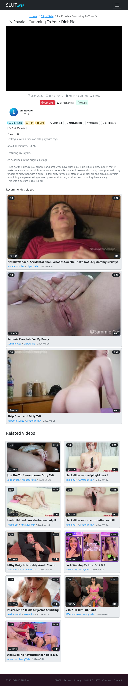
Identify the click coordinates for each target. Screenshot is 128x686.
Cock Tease (110, 122)
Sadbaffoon (13, 479)
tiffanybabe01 (73, 614)
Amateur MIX (33, 420)
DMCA (57, 680)
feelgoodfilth (14, 569)
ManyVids (84, 569)
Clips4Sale (47, 16)
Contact (118, 680)
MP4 (41, 122)
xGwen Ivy (71, 569)
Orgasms (93, 122)
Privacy (77, 680)
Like (83, 102)
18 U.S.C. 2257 (92, 680)
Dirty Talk (57, 122)
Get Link (48, 102)
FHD (30, 122)
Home (33, 16)
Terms (67, 680)
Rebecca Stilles (16, 420)
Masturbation (75, 122)
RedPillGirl (71, 479)
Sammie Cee (14, 343)
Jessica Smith (14, 614)
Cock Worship (18, 128)
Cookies (106, 680)
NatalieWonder (16, 266)
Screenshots (66, 102)
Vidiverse (12, 659)
